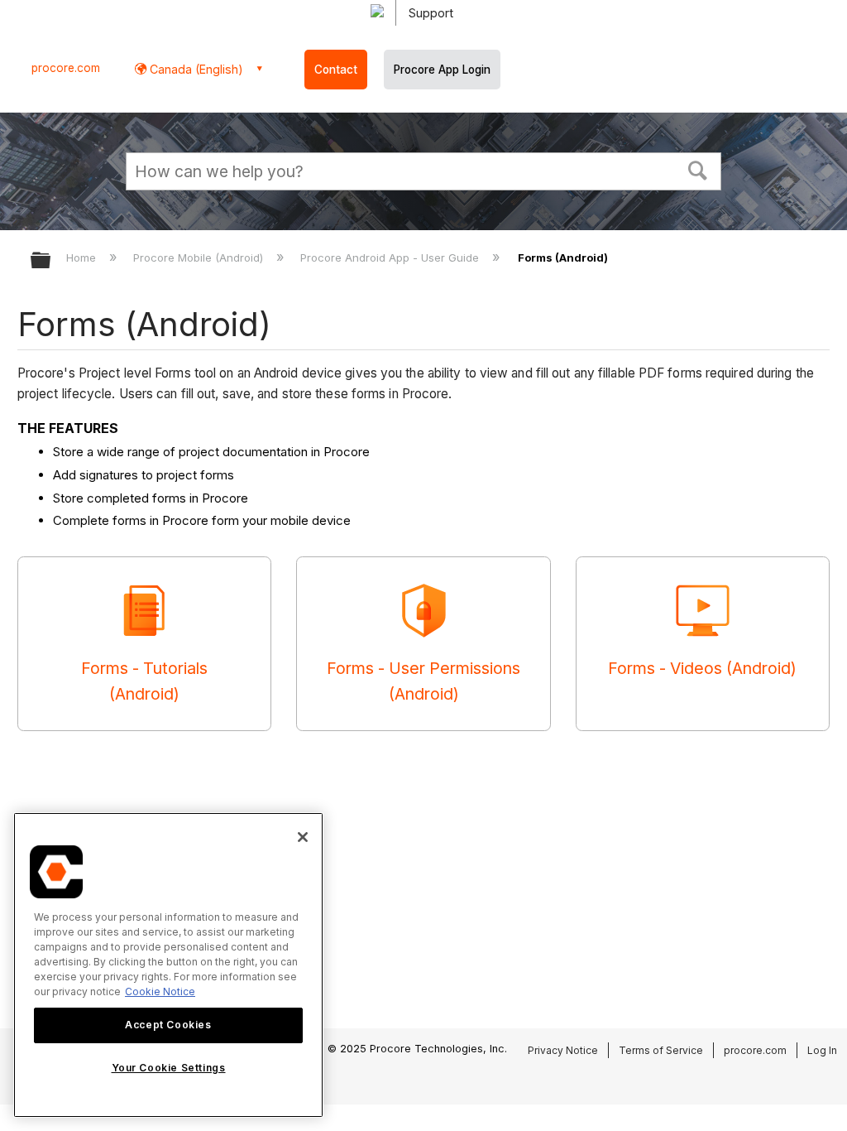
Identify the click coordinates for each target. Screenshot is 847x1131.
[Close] (303, 837)
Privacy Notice (563, 1050)
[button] (698, 169)
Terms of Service (661, 1050)
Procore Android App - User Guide (391, 257)
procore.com (65, 68)
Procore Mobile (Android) (199, 257)
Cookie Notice (160, 991)
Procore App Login (442, 69)
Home (82, 257)
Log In (822, 1050)
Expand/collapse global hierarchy (51, 261)
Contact (335, 69)
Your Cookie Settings (169, 1067)
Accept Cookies (168, 1024)
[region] (168, 965)
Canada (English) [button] (194, 69)
